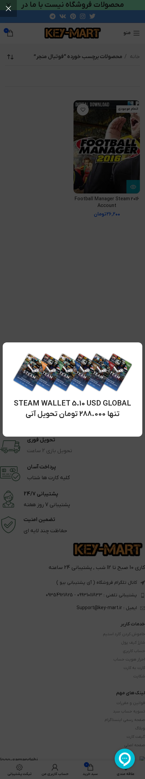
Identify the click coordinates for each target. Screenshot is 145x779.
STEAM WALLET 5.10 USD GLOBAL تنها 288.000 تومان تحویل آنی (72, 409)
